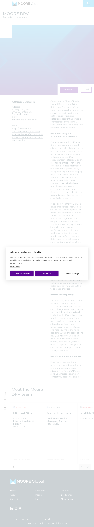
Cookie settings (72, 273)
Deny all (47, 273)
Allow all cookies (22, 273)
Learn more (15, 266)
